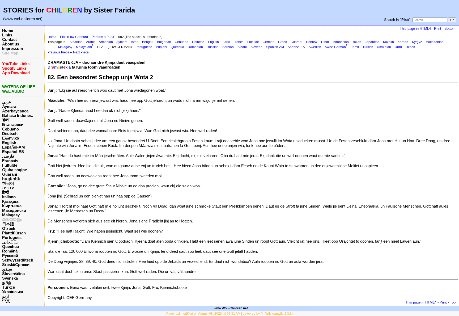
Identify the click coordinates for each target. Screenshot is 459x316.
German (268, 42)
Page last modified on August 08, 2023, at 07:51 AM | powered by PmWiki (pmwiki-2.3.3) (229, 313)
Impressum (12, 48)
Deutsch (10, 133)
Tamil (355, 47)
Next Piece (81, 52)
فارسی (8, 156)
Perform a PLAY (103, 37)
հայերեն (11, 178)
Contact (9, 39)
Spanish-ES (296, 47)
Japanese (372, 42)
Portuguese (143, 47)
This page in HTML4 (415, 29)
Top (453, 302)
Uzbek (410, 47)
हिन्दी (5, 192)
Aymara (9, 106)
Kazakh (388, 42)
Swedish (315, 47)
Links (7, 35)
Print (437, 29)
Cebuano (10, 129)
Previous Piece (58, 52)
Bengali (147, 42)
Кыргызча (12, 206)
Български (12, 124)
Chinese (198, 42)
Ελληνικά (10, 138)
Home (7, 30)
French (238, 42)
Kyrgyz (417, 42)
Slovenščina (13, 273)
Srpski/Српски (15, 264)
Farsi (226, 42)
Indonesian (341, 42)
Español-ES (13, 151)
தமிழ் (6, 282)
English (9, 142)
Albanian (76, 42)
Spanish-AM (275, 47)
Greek (282, 42)
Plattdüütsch (14, 233)
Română (10, 251)
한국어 (8, 183)
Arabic (90, 42)
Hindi (325, 42)
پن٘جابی (10, 242)
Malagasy (11, 215)
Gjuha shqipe (14, 169)
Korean (403, 42)
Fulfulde (9, 165)
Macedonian (435, 42)
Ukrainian (384, 47)
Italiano (9, 197)
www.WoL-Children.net (231, 308)
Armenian (106, 42)
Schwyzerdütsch (17, 260)
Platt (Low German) (74, 37)
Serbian (228, 47)
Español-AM (13, 147)
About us (10, 44)
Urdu (398, 47)
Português (12, 237)
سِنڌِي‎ (7, 269)
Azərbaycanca (15, 111)
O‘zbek (8, 228)
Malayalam (84, 47)
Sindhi (242, 47)
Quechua (10, 246)
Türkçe (8, 287)
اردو (5, 296)
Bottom (450, 29)
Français (10, 160)
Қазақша (10, 201)
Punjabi (161, 47)
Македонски (14, 210)
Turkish (368, 47)
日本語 (8, 224)
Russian (213, 47)
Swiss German (335, 47)
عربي (6, 102)
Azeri (134, 42)
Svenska (10, 278)
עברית (8, 188)
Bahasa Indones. (17, 115)
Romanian (195, 47)
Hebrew (311, 42)
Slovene (256, 47)
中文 (6, 300)
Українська (12, 291)
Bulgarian (164, 42)
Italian (356, 42)
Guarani (9, 174)
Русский (10, 255)
